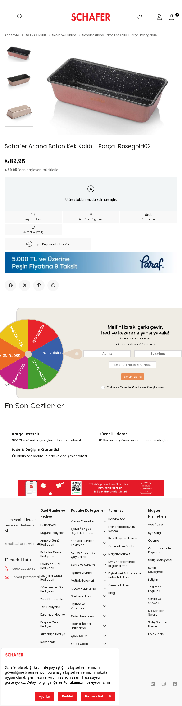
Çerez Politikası (118, 585)
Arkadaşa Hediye (52, 634)
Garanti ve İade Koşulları (159, 550)
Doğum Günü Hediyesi (50, 624)
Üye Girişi (154, 533)
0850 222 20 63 (23, 568)
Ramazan (47, 642)
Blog (111, 593)
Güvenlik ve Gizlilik (121, 546)
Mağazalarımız (119, 554)
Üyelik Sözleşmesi (156, 570)
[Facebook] (175, 684)
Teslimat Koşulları (154, 589)
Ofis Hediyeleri (50, 607)
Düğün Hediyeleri (52, 533)
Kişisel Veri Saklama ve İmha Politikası (124, 575)
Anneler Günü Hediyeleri (50, 543)
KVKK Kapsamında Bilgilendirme (121, 564)
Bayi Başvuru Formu (122, 538)
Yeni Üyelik (155, 525)
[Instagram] (164, 684)
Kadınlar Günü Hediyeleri (50, 566)
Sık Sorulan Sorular (156, 613)
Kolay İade (156, 634)
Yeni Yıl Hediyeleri (52, 599)
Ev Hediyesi (48, 525)
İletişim (153, 580)
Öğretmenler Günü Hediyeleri (53, 589)
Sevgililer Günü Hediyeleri (51, 578)
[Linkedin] (153, 684)
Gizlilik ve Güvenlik (154, 601)
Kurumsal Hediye (52, 614)
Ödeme (153, 541)
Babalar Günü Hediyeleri (50, 554)
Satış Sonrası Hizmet (157, 624)
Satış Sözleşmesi (160, 560)
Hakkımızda (116, 519)
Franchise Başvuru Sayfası (121, 529)
